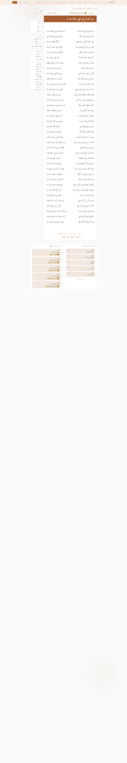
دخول (20, 2)
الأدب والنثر (86, 2)
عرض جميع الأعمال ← (80, 279)
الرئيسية (95, 8)
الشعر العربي (89, 8)
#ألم (68, 237)
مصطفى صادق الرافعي (86, 246)
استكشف (79, 2)
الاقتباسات (94, 2)
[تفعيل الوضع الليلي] (24, 2)
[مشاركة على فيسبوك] (37, 13)
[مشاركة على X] (40, 13)
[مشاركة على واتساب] (34, 13)
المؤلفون (72, 2)
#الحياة (63, 237)
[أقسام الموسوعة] (27, 2)
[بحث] (38, 2)
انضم (14, 2)
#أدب (77, 237)
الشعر (104, 2)
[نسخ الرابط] (40, 16)
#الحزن (72, 237)
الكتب (99, 2)
